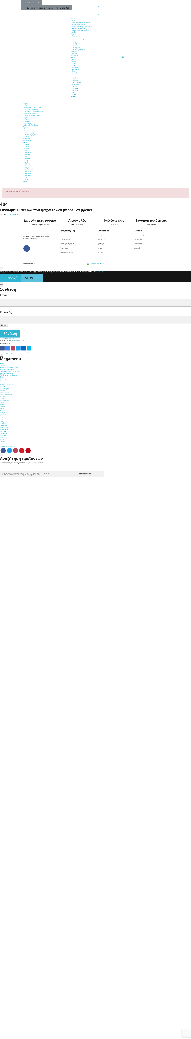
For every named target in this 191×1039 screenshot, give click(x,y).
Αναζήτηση (100, 474)
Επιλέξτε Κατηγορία (85, 474)
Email (4, 295)
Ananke (74, 59)
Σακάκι (74, 32)
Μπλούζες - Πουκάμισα (79, 24)
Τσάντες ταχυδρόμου (78, 49)
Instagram (15, 450)
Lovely (74, 77)
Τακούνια (74, 36)
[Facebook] (2, 348)
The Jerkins (75, 88)
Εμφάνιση (4, 325)
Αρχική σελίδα (14, 214)
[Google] (7, 348)
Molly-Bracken (76, 83)
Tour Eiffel (75, 90)
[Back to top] (1, 355)
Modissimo (75, 81)
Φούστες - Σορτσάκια (78, 28)
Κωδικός (6, 312)
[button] (31, 2)
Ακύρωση (32, 277)
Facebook (3, 450)
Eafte (73, 65)
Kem (73, 71)
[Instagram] (13, 348)
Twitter (9, 450)
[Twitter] (18, 348)
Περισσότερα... (100, 271)
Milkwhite (75, 79)
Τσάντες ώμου (76, 44)
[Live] (29, 348)
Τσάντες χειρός (76, 48)
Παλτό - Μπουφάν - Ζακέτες (80, 30)
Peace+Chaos (76, 85)
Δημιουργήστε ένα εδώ (19, 340)
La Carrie (74, 73)
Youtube (21, 450)
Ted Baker (75, 86)
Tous (73, 92)
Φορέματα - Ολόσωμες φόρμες (81, 22)
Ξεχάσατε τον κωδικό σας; (8, 338)
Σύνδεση (10, 333)
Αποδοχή (11, 277)
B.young (74, 61)
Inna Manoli (75, 67)
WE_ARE (74, 94)
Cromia (74, 63)
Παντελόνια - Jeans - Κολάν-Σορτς (82, 26)
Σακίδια (74, 46)
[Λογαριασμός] (97, 4)
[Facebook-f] (26, 248)
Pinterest (28, 450)
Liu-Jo (73, 75)
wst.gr (33, 264)
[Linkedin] (23, 348)
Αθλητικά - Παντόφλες (78, 40)
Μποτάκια (75, 38)
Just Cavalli (75, 69)
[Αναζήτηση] (97, 12)
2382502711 (114, 225)
